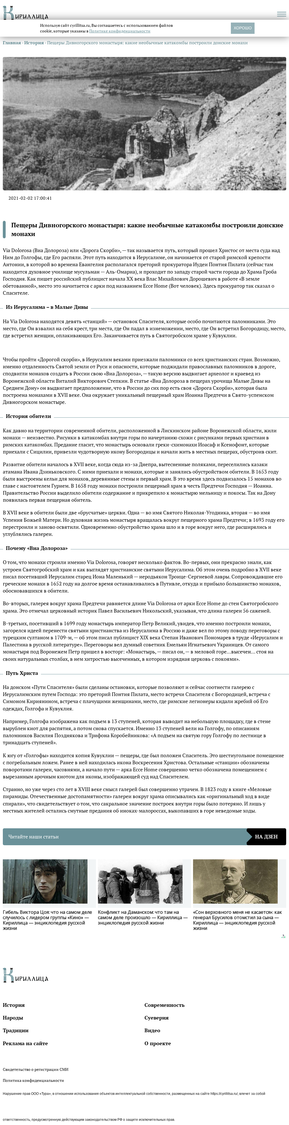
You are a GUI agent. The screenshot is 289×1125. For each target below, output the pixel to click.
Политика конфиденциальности (33, 1080)
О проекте (157, 1043)
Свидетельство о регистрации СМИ (35, 1069)
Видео (152, 1030)
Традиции (16, 1030)
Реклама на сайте (25, 1043)
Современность (164, 1004)
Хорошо (243, 28)
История (14, 1004)
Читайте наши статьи (143, 836)
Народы (13, 1017)
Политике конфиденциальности (119, 31)
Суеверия (156, 1017)
